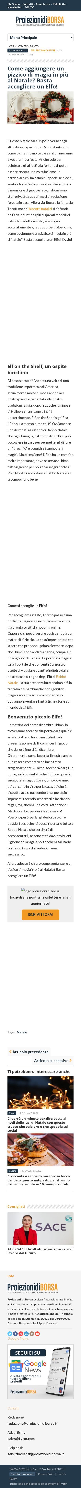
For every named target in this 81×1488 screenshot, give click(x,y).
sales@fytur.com (21, 1439)
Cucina (13, 1170)
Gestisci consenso (22, 1474)
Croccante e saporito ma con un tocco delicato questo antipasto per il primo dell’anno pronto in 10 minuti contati (38, 1180)
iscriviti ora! (40, 914)
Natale (22, 1032)
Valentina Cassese (43, 50)
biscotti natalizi (40, 209)
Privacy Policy (46, 1474)
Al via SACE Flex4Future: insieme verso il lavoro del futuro (40, 1251)
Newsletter (14, 7)
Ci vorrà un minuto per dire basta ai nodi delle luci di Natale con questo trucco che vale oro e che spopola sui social (37, 1124)
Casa (12, 1113)
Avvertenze (43, 4)
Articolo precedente (30, 1051)
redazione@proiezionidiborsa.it (32, 1423)
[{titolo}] (40, 27)
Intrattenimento (28, 46)
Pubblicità (59, 4)
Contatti (27, 4)
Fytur (63, 1483)
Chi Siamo (13, 4)
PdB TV (29, 7)
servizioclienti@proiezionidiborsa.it (35, 1454)
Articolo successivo (51, 1060)
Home (11, 46)
